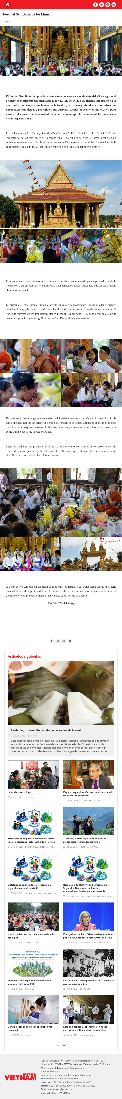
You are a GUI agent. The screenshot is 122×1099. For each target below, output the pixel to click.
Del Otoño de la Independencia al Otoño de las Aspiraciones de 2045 (88, 982)
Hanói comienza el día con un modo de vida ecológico (31, 936)
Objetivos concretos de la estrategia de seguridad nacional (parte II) (29, 886)
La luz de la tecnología (20, 792)
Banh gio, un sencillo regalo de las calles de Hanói (46, 730)
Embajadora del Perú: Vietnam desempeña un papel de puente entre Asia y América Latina (88, 936)
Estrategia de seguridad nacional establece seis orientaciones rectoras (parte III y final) (31, 840)
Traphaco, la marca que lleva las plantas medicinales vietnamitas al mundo (84, 840)
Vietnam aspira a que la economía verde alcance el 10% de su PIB (29, 982)
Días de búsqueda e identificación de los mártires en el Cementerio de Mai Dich (85, 1028)
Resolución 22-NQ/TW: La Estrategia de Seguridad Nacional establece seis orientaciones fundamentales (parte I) (85, 888)
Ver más (61, 1044)
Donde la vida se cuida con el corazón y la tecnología (30, 1028)
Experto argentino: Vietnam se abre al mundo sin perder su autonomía (88, 794)
